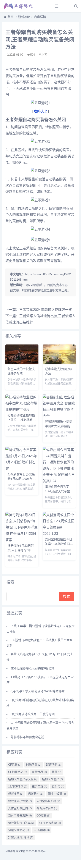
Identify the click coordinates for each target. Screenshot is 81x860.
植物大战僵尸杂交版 (22, 779)
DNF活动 (53, 764)
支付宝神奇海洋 (20, 815)
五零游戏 (10, 851)
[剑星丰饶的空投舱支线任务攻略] (21, 363)
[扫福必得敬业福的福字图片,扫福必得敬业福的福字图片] (21, 409)
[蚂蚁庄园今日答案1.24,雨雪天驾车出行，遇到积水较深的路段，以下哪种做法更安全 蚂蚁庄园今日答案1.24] (59, 481)
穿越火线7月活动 (20, 837)
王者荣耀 (39, 786)
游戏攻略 (24, 17)
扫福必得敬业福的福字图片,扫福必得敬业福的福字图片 (22, 419)
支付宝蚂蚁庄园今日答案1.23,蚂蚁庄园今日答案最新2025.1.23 (59, 546)
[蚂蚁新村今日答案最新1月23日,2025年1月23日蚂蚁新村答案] (21, 468)
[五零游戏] (18, 6)
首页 (11, 17)
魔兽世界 (39, 772)
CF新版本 (42, 830)
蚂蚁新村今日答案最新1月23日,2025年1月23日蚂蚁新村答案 (21, 478)
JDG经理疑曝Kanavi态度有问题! (32, 668)
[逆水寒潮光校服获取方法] (59, 363)
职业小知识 (57, 793)
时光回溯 (33, 764)
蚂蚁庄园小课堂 (20, 801)
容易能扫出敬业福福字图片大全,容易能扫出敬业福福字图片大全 (59, 428)
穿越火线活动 (18, 830)
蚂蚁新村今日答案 (21, 822)
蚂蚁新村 (35, 793)
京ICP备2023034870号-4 (31, 851)
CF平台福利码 (50, 822)
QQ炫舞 (43, 815)
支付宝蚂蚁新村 (48, 801)
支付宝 (58, 786)
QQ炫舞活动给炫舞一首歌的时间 (33, 714)
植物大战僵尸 (52, 779)
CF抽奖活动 (17, 772)
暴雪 (56, 772)
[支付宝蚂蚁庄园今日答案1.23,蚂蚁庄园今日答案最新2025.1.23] (59, 533)
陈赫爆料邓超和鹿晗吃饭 (27, 737)
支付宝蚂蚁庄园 (20, 808)
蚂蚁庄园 (15, 793)
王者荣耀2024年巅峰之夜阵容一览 (45, 310)
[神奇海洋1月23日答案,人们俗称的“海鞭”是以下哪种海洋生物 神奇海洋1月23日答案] (21, 540)
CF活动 (14, 764)
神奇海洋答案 (47, 808)
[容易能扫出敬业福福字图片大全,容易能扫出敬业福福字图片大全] (59, 416)
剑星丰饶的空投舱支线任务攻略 (21, 371)
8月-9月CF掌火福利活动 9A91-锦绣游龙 (38, 691)
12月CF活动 (17, 786)
